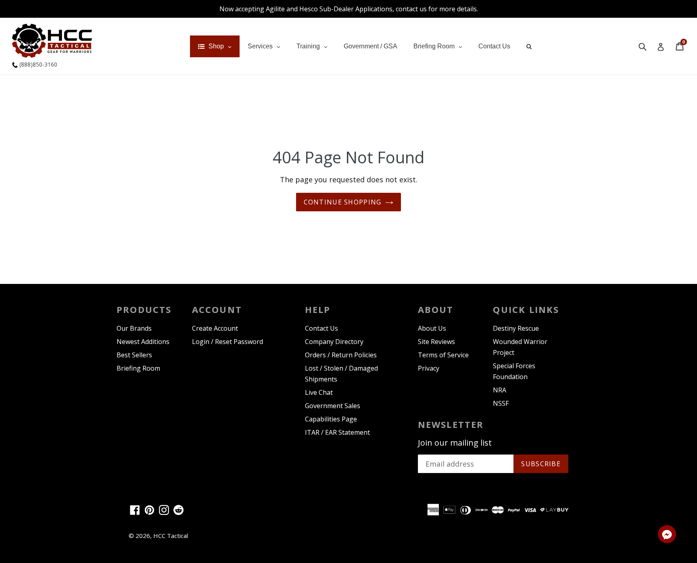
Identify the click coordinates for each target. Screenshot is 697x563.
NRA (499, 390)
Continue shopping (343, 202)
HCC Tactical (170, 536)
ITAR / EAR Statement (337, 432)
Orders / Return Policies (341, 354)
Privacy (428, 368)
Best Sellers (134, 354)
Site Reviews (436, 341)
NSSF (501, 403)
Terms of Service (443, 354)
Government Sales (332, 405)
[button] (667, 535)
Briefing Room (138, 368)
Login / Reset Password (227, 341)
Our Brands (134, 328)
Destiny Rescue (516, 328)
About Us (432, 328)
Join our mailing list (455, 443)
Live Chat (319, 392)
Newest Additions (143, 341)
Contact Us (321, 328)
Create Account (215, 328)
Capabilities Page (331, 419)
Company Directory (334, 341)
